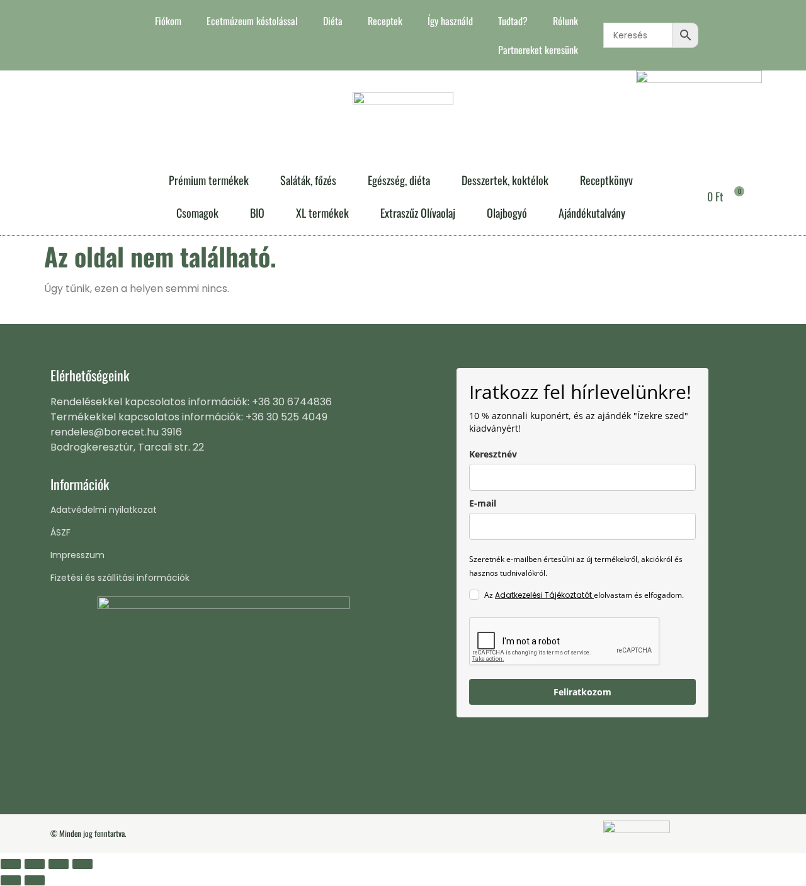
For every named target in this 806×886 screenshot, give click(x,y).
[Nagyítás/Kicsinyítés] (10, 864)
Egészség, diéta (399, 180)
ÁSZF (60, 532)
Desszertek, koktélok (505, 180)
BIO (257, 213)
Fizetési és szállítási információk (120, 577)
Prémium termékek (209, 180)
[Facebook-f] (59, 35)
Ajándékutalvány (592, 213)
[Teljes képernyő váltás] (34, 864)
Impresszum (77, 555)
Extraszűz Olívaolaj (417, 213)
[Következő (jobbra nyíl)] (34, 880)
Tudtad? (513, 20)
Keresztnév (493, 454)
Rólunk (565, 20)
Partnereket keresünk (538, 49)
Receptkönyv (606, 180)
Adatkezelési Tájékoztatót (544, 595)
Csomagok (197, 213)
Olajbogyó (507, 213)
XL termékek (322, 213)
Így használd (450, 20)
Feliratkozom (582, 692)
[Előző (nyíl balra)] (10, 880)
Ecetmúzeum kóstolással (252, 20)
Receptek (385, 20)
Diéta (333, 20)
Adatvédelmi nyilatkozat (103, 509)
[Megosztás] (58, 864)
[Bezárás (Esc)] (82, 864)
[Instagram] (80, 35)
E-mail (482, 503)
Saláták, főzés (308, 180)
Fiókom (168, 20)
